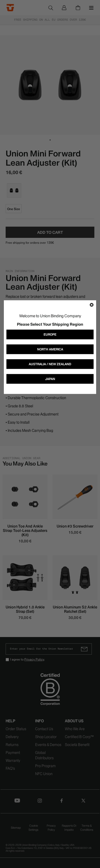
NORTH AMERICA (50, 349)
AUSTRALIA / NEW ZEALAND (50, 364)
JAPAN (50, 379)
